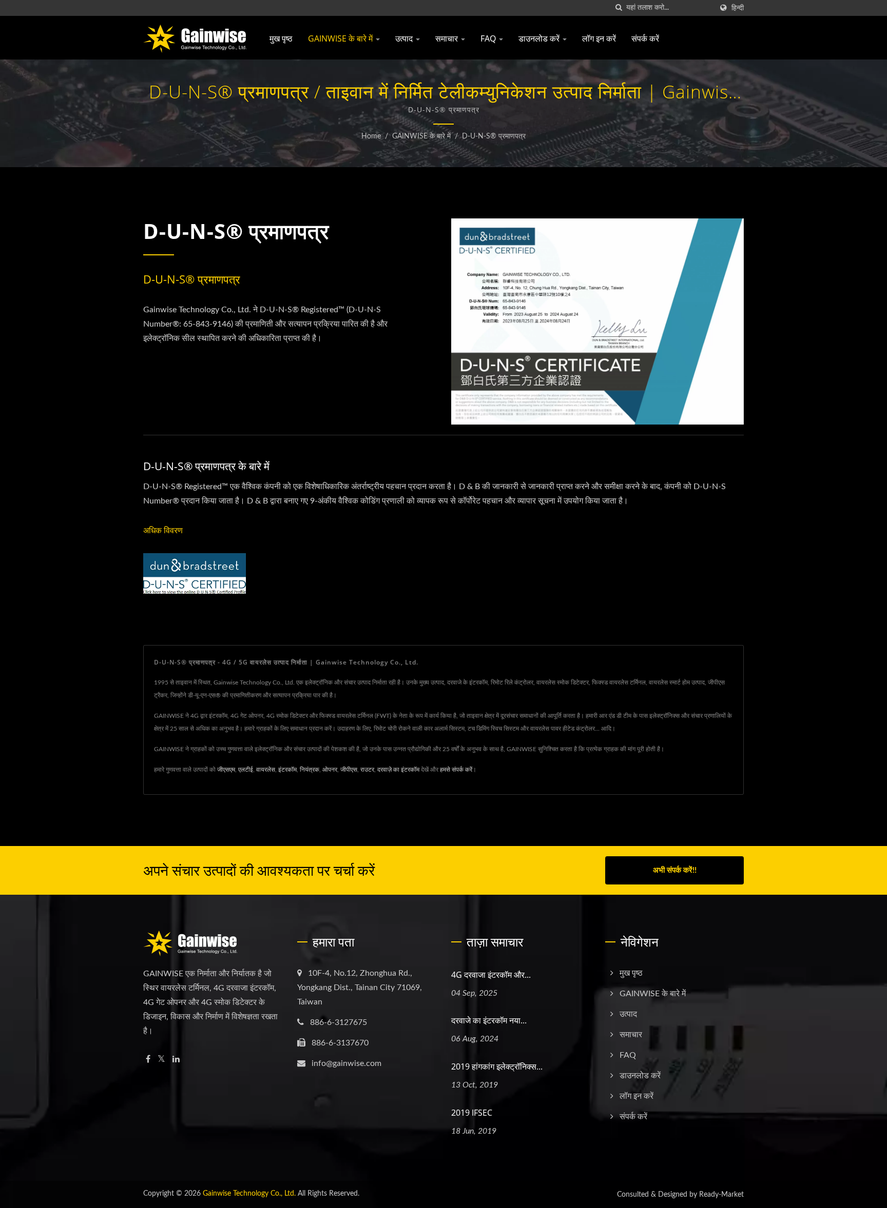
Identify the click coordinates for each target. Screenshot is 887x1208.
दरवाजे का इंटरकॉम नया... (489, 1020)
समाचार (447, 38)
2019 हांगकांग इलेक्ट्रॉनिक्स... (497, 1066)
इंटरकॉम (287, 770)
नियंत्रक (309, 770)
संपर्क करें (645, 38)
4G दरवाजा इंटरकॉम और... (491, 974)
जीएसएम (226, 770)
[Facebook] (148, 1059)
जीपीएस (348, 770)
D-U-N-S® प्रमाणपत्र (494, 136)
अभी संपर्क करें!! (675, 870)
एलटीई (245, 770)
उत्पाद (405, 38)
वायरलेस (265, 770)
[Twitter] (161, 1059)
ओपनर (329, 770)
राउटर (367, 770)
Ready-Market (721, 1194)
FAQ (489, 38)
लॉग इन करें (599, 38)
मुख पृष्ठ (281, 38)
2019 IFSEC (471, 1112)
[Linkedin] (176, 1059)
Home (371, 136)
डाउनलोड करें (540, 38)
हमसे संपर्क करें (456, 770)
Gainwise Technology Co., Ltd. (249, 1193)
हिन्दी (737, 8)
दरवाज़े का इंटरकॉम (398, 770)
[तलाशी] (618, 8)
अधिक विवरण (163, 531)
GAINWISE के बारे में (341, 38)
